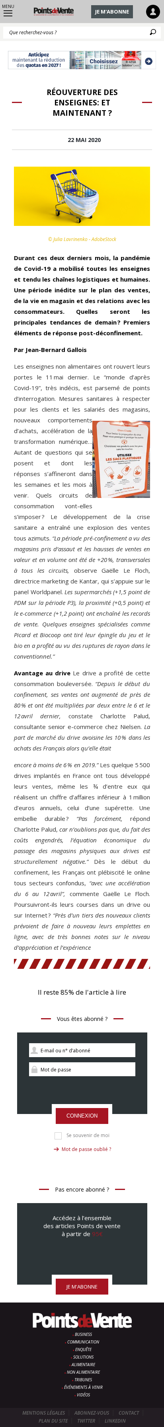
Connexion (82, 1116)
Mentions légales (43, 1413)
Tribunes (83, 1379)
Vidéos (83, 1395)
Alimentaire (83, 1364)
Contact (129, 1413)
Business (83, 1334)
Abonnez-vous (91, 1413)
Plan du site (53, 1420)
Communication (83, 1342)
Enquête (83, 1349)
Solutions (83, 1357)
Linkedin (115, 1420)
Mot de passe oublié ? (86, 1149)
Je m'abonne (112, 11)
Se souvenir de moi (87, 1135)
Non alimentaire (83, 1372)
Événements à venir (83, 1387)
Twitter (86, 1420)
